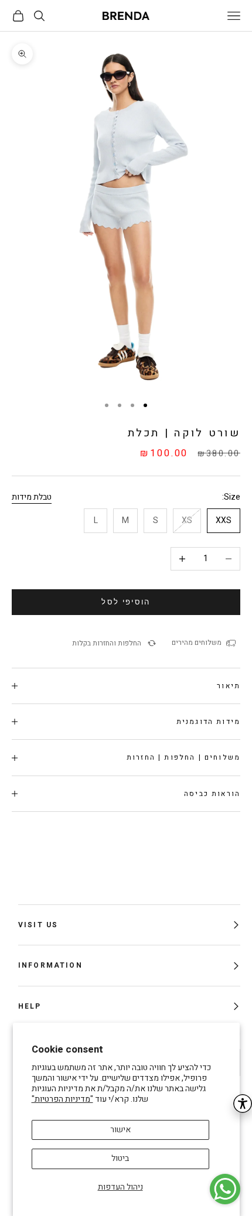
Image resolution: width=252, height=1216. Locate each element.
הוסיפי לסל (125, 602)
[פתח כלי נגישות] (242, 1103)
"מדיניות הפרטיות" (62, 1099)
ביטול (120, 1158)
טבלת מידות (32, 497)
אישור (120, 1129)
